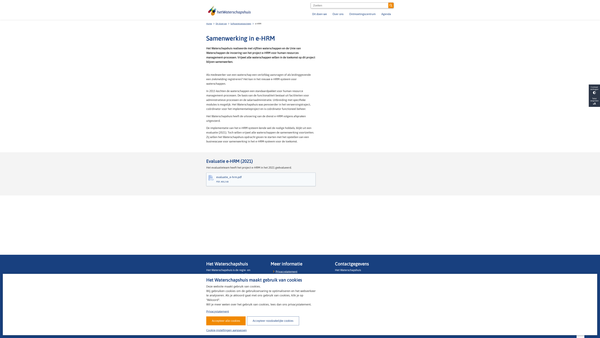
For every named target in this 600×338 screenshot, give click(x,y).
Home (209, 23)
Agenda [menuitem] (386, 14)
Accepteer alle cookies (226, 320)
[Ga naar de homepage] (229, 10)
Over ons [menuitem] (337, 14)
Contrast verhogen (594, 88)
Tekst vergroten (594, 99)
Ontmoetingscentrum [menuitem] (362, 14)
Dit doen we (221, 23)
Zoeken (391, 5)
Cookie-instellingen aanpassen (226, 330)
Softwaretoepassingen (240, 23)
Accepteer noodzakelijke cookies (273, 320)
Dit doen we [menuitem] (319, 14)
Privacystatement (217, 311)
